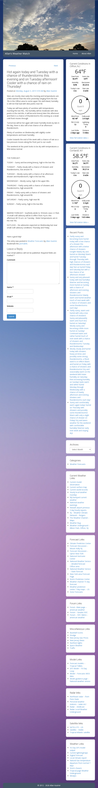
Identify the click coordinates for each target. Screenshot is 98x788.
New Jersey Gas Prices (79, 638)
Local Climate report (78, 758)
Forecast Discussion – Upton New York (79, 552)
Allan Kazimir (51, 91)
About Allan (86, 53)
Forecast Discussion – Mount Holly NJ (79, 547)
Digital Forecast (76, 755)
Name (10, 287)
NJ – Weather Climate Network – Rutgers (79, 513)
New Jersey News (77, 640)
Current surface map (78, 487)
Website (10, 306)
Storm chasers (76, 768)
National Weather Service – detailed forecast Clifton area (80, 564)
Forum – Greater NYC (79, 612)
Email (10, 296)
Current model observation (76, 483)
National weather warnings (77, 503)
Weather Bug (75, 523)
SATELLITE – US (76, 727)
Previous (12, 65)
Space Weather (76, 645)
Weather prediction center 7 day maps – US (79, 588)
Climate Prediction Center (80, 543)
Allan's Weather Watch (17, 53)
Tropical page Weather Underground (79, 771)
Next (56, 65)
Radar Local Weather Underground (78, 710)
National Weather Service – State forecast (80, 570)
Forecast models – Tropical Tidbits (77, 664)
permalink (23, 243)
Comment (11, 260)
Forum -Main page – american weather (78, 608)
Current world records (79, 489)
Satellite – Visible (76, 730)
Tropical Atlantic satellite (80, 732)
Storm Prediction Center (80, 579)
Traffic (72, 648)
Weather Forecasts (35, 241)
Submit (11, 316)
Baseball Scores (76, 632)
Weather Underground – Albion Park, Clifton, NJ (80, 526)
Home (75, 53)
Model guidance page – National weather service (80, 679)
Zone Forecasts (76, 592)
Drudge (73, 635)
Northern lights (76, 643)
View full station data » (79, 138)
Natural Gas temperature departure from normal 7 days (80, 763)
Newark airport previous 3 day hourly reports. (80, 508)
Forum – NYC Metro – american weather (79, 616)
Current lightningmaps (79, 753)
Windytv (73, 776)
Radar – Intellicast (77, 707)
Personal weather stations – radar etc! (78, 702)
